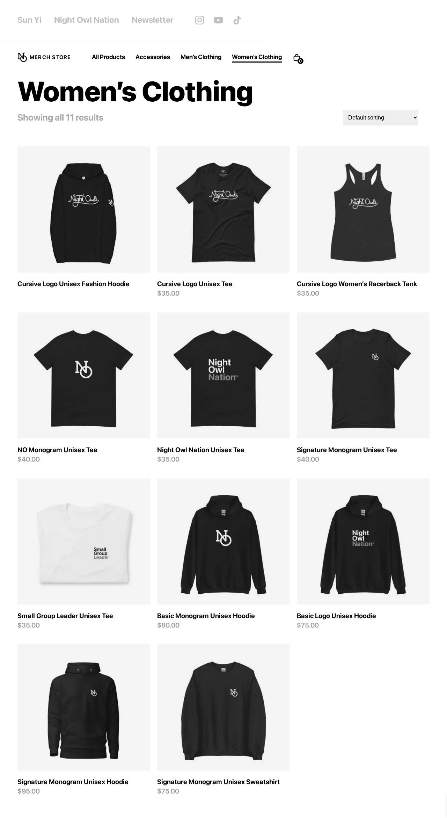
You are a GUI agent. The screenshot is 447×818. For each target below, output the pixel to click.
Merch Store (50, 57)
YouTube (218, 20)
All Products (108, 56)
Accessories (152, 56)
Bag (302, 57)
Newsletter (153, 20)
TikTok (237, 20)
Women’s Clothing (257, 56)
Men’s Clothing (201, 56)
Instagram (200, 20)
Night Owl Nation (86, 20)
